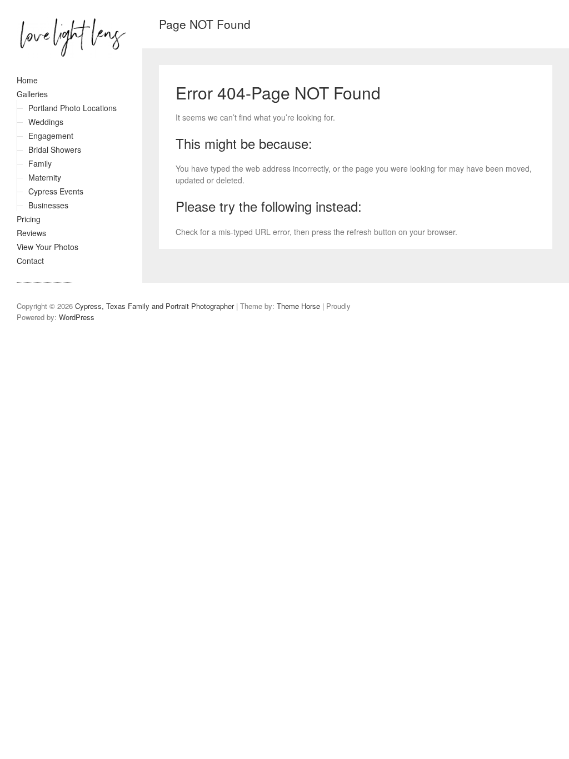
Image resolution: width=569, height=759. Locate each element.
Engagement (50, 135)
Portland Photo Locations (72, 107)
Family (40, 163)
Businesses (48, 205)
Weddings (45, 121)
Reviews (31, 232)
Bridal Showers (54, 149)
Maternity (44, 177)
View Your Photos (47, 246)
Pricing (29, 218)
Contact (30, 260)
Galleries (32, 93)
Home (27, 80)
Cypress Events (55, 191)
